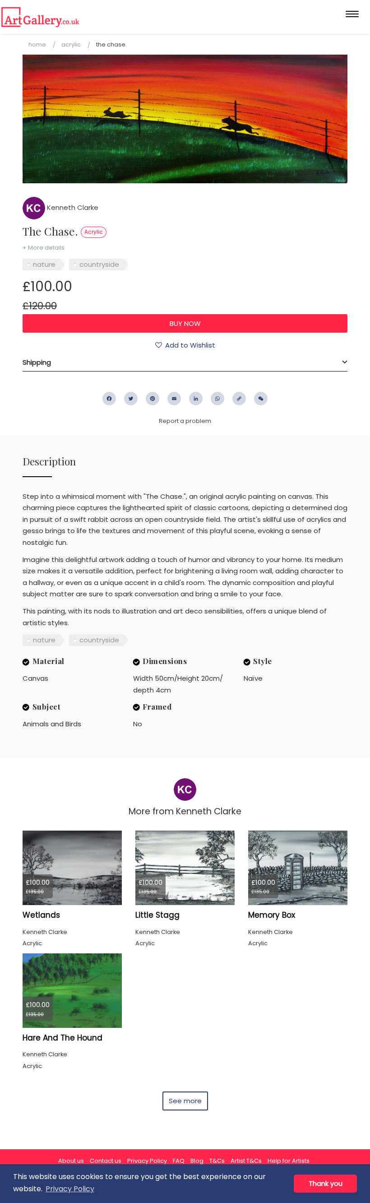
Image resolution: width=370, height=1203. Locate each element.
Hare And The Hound (62, 1037)
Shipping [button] (37, 362)
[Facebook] (109, 398)
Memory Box (271, 915)
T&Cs (217, 1161)
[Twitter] (131, 398)
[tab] (185, 362)
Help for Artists (289, 1161)
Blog (197, 1161)
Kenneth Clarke (71, 207)
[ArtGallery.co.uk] (40, 17)
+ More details (44, 247)
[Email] (174, 398)
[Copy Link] (239, 398)
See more (185, 1100)
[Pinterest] (152, 398)
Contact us (105, 1161)
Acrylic (71, 44)
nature (44, 264)
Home (37, 44)
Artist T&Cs (246, 1161)
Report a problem (185, 421)
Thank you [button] (325, 1183)
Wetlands (41, 915)
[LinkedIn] (196, 398)
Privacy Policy (147, 1161)
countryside (99, 264)
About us (71, 1161)
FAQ (179, 1161)
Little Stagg (157, 915)
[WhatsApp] (217, 398)
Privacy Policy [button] (70, 1189)
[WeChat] (260, 398)
